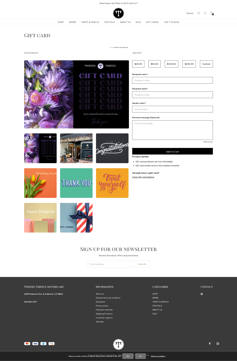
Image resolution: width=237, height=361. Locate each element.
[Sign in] (199, 13)
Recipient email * (140, 88)
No (140, 356)
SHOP (61, 22)
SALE (138, 22)
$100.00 (171, 64)
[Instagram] (218, 344)
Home (110, 47)
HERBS (72, 22)
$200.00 (189, 64)
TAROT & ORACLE (90, 22)
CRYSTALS (109, 22)
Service (189, 13)
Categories (160, 286)
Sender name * (139, 103)
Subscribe (142, 264)
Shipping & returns (104, 313)
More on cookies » (158, 356)
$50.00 (154, 64)
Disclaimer (100, 302)
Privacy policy (102, 306)
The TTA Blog (171, 22)
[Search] (205, 13)
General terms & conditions (108, 298)
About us (100, 294)
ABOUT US (125, 22)
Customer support (104, 317)
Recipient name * (140, 74)
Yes (127, 356)
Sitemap (100, 321)
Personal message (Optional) (146, 117)
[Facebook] (209, 344)
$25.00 (138, 64)
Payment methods (104, 309)
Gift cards (152, 22)
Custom (206, 64)
